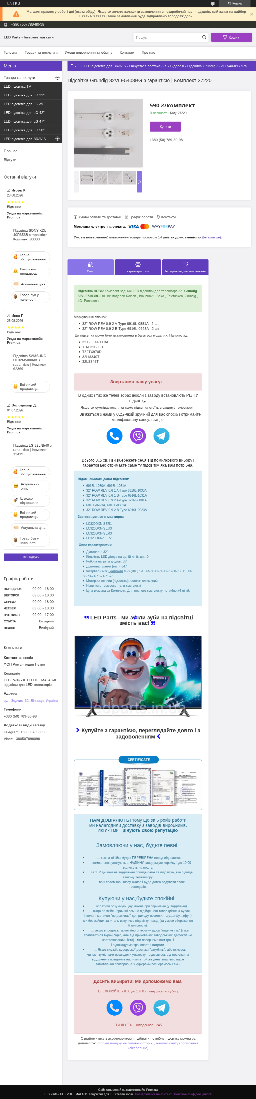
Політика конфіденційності (193, 1094)
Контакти (127, 52)
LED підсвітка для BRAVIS (105, 66)
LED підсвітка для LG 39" (24, 104)
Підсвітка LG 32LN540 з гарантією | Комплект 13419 (32, 449)
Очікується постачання (147, 66)
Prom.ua (152, 1090)
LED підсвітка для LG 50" (24, 130)
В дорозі (177, 66)
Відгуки (10, 160)
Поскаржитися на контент (153, 1094)
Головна (10, 52)
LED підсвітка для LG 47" (24, 121)
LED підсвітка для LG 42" (24, 113)
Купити (165, 127)
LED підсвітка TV (17, 86)
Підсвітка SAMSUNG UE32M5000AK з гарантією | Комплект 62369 (30, 362)
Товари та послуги (40, 52)
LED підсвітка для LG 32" (24, 95)
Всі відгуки (31, 557)
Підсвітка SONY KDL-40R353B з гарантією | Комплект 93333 (31, 234)
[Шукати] (204, 37)
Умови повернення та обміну (88, 52)
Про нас (148, 52)
